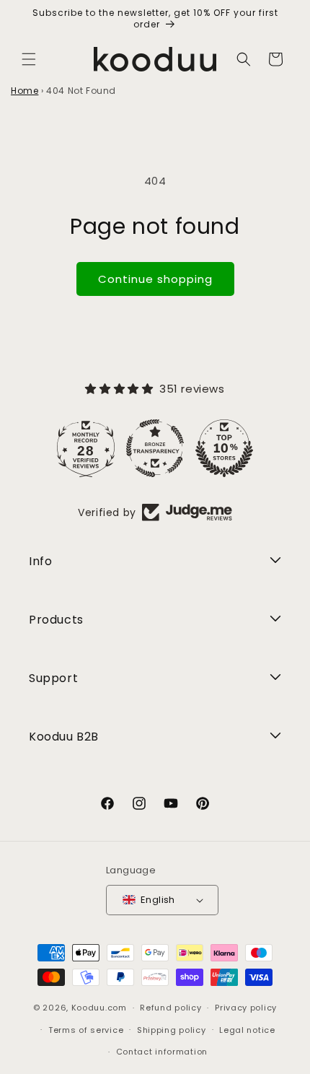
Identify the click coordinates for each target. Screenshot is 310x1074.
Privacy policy (246, 1007)
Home (24, 90)
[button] (29, 59)
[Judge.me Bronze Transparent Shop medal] (155, 448)
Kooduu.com (99, 1007)
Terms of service (85, 1030)
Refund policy (170, 1007)
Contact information (162, 1051)
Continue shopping (155, 279)
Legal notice (247, 1030)
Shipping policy (171, 1030)
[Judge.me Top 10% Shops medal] (224, 448)
